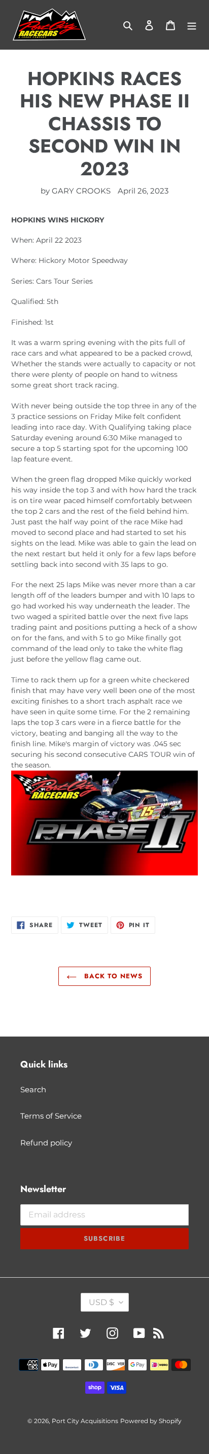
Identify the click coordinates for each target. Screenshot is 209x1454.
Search (33, 1089)
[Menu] (191, 25)
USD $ (101, 1302)
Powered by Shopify (151, 1421)
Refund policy (46, 1142)
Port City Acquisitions (85, 1421)
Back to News (112, 976)
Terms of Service (51, 1116)
